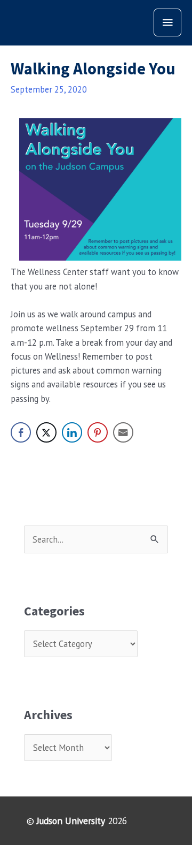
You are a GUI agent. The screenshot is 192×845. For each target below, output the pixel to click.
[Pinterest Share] (97, 432)
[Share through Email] (123, 432)
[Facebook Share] (21, 432)
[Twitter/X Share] (46, 432)
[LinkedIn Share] (72, 432)
